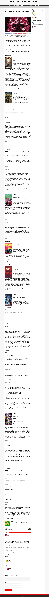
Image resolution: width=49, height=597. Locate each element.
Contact (36, 594)
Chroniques (22, 5)
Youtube (23, 594)
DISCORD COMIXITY (27, 594)
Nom (5, 582)
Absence (36, 17)
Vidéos (35, 5)
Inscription (39, 594)
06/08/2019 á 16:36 (9, 535)
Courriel (6, 584)
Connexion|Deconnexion (17, 594)
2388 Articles (17, 521)
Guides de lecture (16, 5)
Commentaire (6, 576)
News (26, 5)
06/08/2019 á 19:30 (10, 561)
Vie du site (39, 5)
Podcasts (9, 5)
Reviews (31, 5)
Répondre (6, 557)
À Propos (43, 594)
